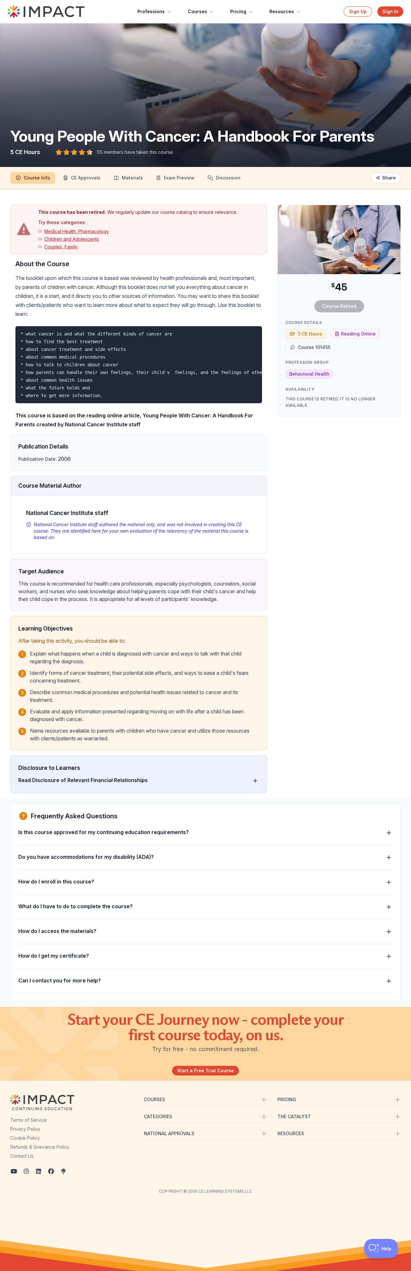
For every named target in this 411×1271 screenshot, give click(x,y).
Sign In (390, 11)
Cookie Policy (25, 1138)
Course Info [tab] (37, 177)
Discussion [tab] (228, 177)
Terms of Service (28, 1120)
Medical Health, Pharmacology (76, 231)
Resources (281, 11)
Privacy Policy (25, 1129)
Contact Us (21, 1156)
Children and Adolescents (71, 239)
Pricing (238, 11)
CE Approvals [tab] (86, 177)
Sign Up (358, 11)
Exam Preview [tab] (179, 177)
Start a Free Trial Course (205, 1070)
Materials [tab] (132, 177)
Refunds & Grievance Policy (39, 1147)
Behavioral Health (309, 374)
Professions (151, 11)
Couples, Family (61, 246)
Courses (197, 11)
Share (389, 177)
